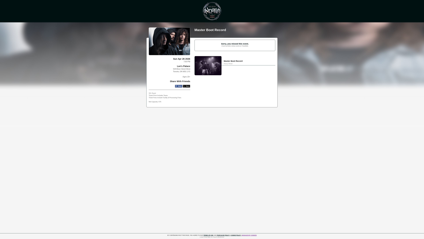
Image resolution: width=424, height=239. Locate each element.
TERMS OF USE (208, 235)
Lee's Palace (183, 66)
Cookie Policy (236, 235)
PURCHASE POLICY (223, 235)
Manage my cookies (249, 235)
